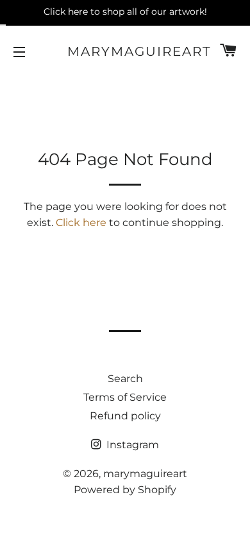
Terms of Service (125, 397)
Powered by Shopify (125, 490)
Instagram (131, 445)
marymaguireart (125, 51)
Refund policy (125, 416)
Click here (81, 222)
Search (125, 378)
